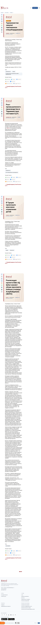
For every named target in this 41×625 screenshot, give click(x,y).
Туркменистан (8, 71)
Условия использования (25, 604)
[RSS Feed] (15, 615)
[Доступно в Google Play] (11, 619)
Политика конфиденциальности (26, 606)
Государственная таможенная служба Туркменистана (12, 74)
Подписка (2, 604)
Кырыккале (12, 250)
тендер (13, 71)
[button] (2, 15)
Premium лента (3, 596)
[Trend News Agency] (4, 581)
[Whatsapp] (2, 615)
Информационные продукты (6, 606)
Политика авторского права (26, 607)
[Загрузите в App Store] (4, 619)
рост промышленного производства (12, 172)
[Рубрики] (39, 8)
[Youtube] (9, 615)
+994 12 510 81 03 (3, 588)
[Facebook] (4, 615)
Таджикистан (8, 170)
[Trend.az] (4, 8)
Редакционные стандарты (25, 599)
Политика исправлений (25, 600)
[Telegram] (11, 615)
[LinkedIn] (13, 615)
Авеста (8, 128)
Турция (7, 250)
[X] (6, 615)
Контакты (23, 597)
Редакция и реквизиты (25, 596)
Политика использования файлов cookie (28, 609)
